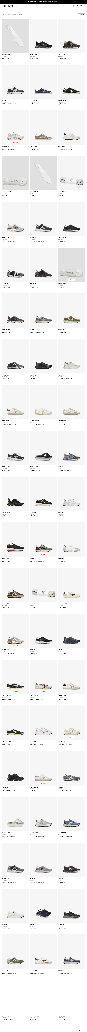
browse (81, 15)
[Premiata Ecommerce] (7, 6)
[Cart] (85, 6)
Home (3, 14)
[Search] (74, 6)
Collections (9, 14)
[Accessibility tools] (79, 1030)
